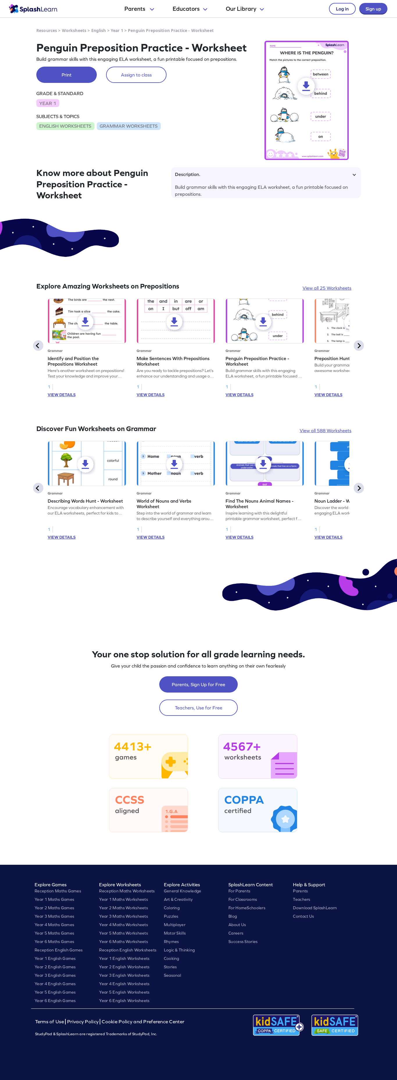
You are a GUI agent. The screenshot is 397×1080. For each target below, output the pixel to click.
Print (66, 74)
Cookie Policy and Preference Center (143, 1021)
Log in (342, 8)
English (98, 30)
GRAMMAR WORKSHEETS (129, 126)
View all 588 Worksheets (325, 430)
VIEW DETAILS (62, 394)
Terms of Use (50, 1021)
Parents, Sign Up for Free (198, 684)
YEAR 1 (47, 103)
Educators (186, 9)
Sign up (373, 8)
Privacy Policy (83, 1021)
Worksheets (74, 30)
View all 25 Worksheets (327, 288)
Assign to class (136, 74)
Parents (135, 9)
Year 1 (117, 30)
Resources (46, 30)
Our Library (241, 9)
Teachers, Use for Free (198, 707)
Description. (187, 174)
